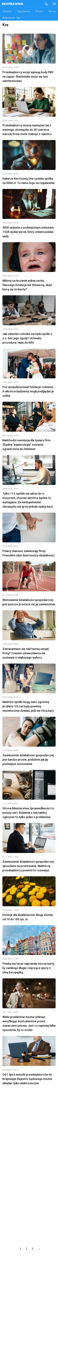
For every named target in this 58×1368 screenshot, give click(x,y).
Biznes (52, 11)
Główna (6, 11)
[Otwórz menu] (53, 4)
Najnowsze (23, 11)
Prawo (39, 11)
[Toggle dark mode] (46, 4)
